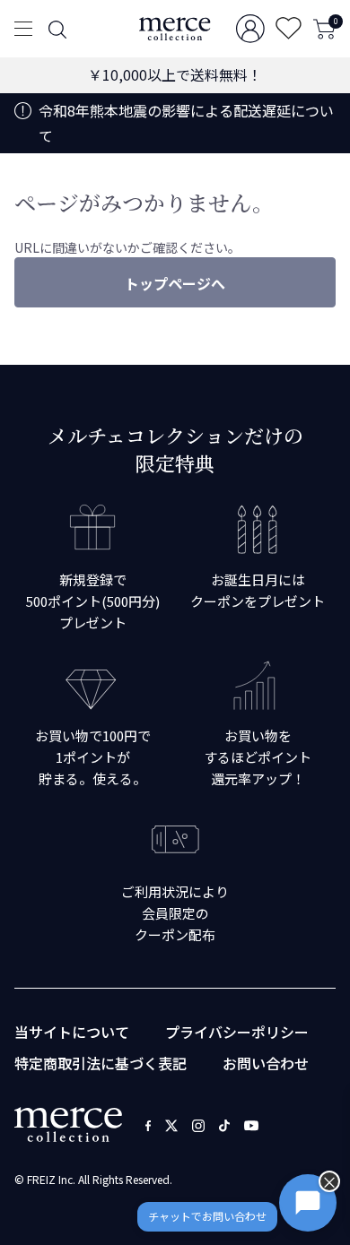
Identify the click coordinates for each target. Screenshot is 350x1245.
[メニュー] (23, 29)
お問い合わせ (266, 1063)
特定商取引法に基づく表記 (100, 1063)
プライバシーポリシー (237, 1031)
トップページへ (175, 283)
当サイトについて (71, 1031)
